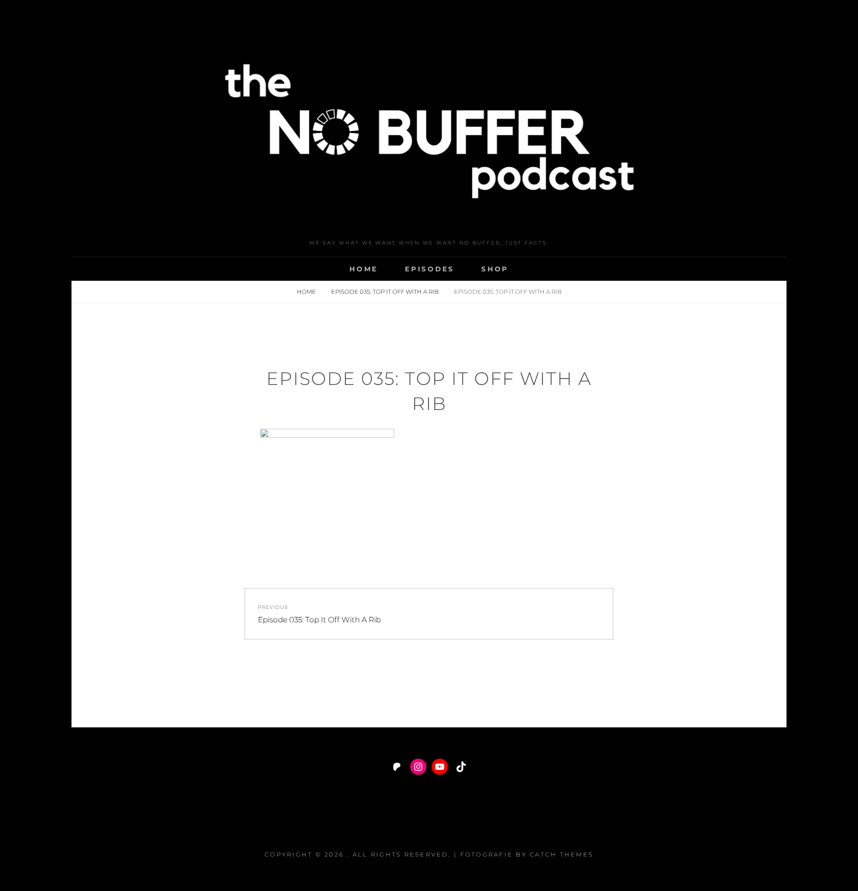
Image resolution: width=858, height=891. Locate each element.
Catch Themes (561, 854)
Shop (495, 269)
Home (363, 269)
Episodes (429, 269)
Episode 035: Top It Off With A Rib (385, 291)
